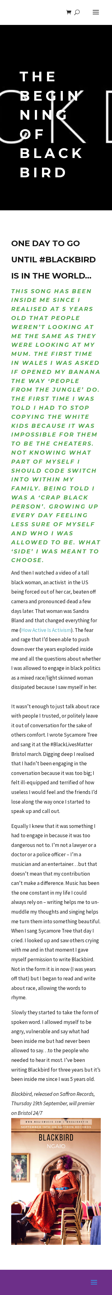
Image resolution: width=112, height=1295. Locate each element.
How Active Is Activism (46, 630)
